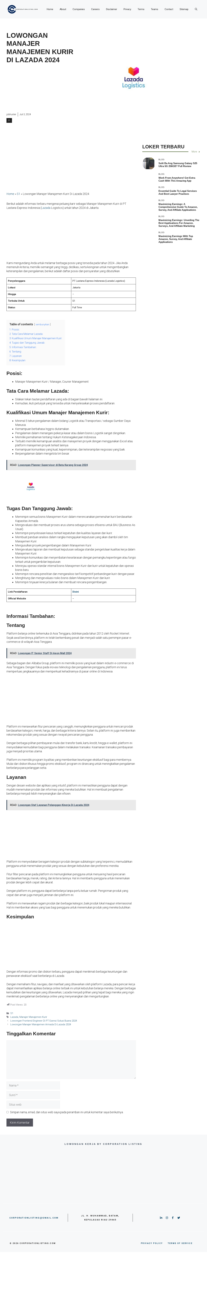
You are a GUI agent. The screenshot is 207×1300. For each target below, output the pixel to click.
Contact (169, 9)
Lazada (45, 207)
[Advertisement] (39, 88)
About (63, 9)
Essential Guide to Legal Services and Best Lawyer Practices (177, 192)
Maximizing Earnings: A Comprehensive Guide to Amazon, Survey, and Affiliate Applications (178, 207)
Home (50, 9)
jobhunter (11, 114)
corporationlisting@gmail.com (34, 1218)
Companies (79, 9)
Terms (141, 9)
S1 (9, 120)
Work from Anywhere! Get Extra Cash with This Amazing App (176, 179)
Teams (154, 9)
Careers (95, 9)
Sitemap (184, 9)
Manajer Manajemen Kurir (33, 1017)
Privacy (127, 9)
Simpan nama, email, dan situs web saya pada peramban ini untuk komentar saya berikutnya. (66, 1112)
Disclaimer (111, 9)
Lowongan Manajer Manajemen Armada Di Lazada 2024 (40, 1024)
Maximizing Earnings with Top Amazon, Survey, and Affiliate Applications (175, 239)
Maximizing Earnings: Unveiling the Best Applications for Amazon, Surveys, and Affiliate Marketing (178, 223)
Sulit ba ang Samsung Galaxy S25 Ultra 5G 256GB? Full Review (177, 165)
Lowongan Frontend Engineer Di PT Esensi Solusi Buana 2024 (43, 1020)
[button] (196, 9)
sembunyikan (42, 324)
